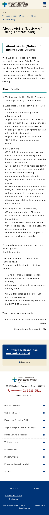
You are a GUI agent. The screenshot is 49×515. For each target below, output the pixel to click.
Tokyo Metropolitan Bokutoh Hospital (22, 352)
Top (4, 12)
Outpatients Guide (12, 413)
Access (7, 471)
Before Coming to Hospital (15, 435)
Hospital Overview (12, 405)
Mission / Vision (11, 457)
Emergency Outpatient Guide (16, 420)
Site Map (35, 488)
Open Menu (25, 362)
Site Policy (13, 488)
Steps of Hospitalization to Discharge (20, 428)
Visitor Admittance (12, 442)
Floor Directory (10, 450)
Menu (45, 6)
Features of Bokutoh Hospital (16, 464)
